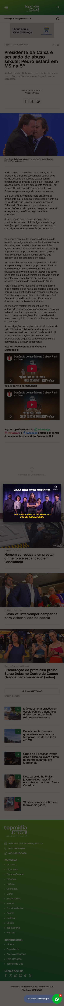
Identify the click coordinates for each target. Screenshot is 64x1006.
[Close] (61, 484)
